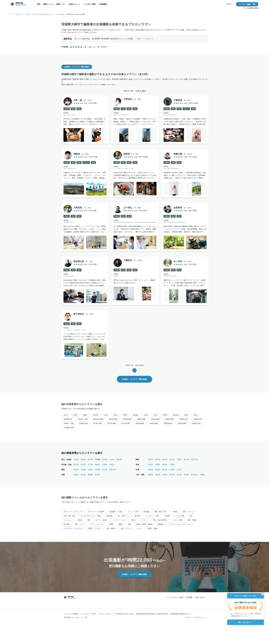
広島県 (171, 469)
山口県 (179, 469)
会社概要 (189, 597)
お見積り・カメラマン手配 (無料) (76, 67)
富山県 (83, 464)
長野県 (111, 464)
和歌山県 (112, 469)
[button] (65, 415)
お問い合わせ (200, 597)
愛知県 (164, 464)
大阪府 (90, 469)
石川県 (90, 464)
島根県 (157, 469)
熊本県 (171, 475)
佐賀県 (157, 475)
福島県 (118, 459)
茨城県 (150, 459)
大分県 (179, 475)
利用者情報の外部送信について (181, 614)
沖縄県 (202, 475)
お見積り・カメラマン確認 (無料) (134, 574)
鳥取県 (150, 469)
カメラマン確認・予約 (247, 4)
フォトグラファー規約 (88, 614)
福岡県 (150, 475)
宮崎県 (186, 475)
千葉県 (179, 459)
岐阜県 (150, 464)
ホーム (13, 14)
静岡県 (157, 464)
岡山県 (164, 469)
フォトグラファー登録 (174, 597)
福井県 (97, 464)
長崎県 (164, 475)
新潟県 (76, 464)
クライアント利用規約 (71, 614)
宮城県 (28, 14)
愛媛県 (90, 475)
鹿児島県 (194, 475)
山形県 (111, 459)
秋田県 (104, 459)
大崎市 (34, 14)
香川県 (83, 475)
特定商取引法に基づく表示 (124, 614)
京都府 (83, 469)
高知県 (97, 475)
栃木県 (157, 459)
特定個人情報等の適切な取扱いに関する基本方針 (152, 614)
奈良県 (104, 469)
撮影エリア (20, 14)
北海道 (76, 459)
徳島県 (76, 475)
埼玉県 (171, 459)
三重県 (171, 464)
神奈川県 (194, 459)
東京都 (186, 459)
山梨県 (104, 464)
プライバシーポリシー (105, 614)
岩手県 (90, 459)
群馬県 (164, 459)
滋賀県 (76, 469)
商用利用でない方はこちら (74, 617)
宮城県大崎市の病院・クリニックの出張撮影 (51, 14)
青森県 (83, 459)
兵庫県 (97, 469)
